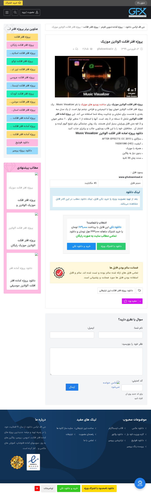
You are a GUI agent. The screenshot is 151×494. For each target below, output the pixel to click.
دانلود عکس (138, 428)
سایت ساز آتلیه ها (65, 428)
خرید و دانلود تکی (81, 246)
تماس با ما (88, 440)
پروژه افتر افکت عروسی (22, 78)
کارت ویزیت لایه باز (135, 434)
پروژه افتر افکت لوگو (22, 61)
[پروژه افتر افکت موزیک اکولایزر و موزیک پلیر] (22, 184)
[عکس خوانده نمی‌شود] (109, 385)
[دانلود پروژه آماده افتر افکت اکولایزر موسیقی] (22, 265)
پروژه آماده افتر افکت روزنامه (21, 134)
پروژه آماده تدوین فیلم (112, 27)
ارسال (72, 387)
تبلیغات (69, 434)
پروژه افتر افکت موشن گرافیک (21, 102)
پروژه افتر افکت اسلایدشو (21, 53)
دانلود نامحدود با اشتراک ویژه (99, 488)
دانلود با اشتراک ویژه (111, 246)
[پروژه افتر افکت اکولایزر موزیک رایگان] (22, 225)
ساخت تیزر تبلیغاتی (85, 428)
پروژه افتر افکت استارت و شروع (21, 110)
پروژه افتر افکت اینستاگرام (21, 86)
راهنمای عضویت (86, 434)
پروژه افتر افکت (90, 27)
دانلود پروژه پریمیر (22, 151)
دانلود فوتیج (22, 142)
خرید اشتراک (11, 3)
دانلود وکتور (117, 434)
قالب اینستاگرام (116, 428)
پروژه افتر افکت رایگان (22, 45)
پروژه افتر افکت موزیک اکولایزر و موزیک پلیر (25, 205)
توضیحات (48, 488)
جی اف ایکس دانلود (135, 27)
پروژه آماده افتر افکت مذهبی (21, 126)
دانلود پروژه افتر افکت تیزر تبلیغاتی (116, 290)
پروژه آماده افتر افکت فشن (21, 118)
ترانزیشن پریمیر (115, 440)
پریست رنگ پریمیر (135, 446)
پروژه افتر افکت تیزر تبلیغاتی (21, 69)
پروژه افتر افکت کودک (22, 94)
